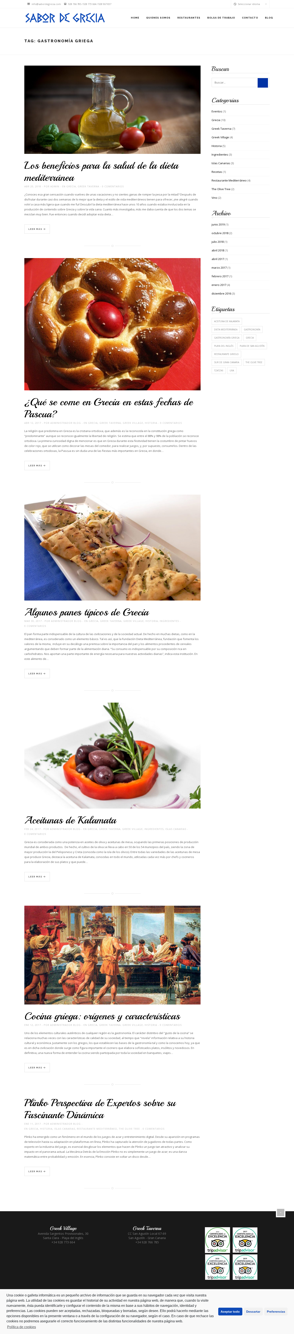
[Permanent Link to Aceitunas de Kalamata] (112, 760)
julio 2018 (218, 242)
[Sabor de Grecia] (64, 18)
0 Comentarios (113, 186)
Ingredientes (169, 621)
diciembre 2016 (221, 293)
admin (54, 186)
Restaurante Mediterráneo (97, 1128)
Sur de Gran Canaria (226, 362)
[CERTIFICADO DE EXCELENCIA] (231, 1253)
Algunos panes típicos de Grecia (86, 612)
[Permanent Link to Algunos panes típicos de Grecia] (112, 552)
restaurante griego (226, 354)
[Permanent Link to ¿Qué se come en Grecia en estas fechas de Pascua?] (112, 329)
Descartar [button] (253, 1311)
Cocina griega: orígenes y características (102, 1015)
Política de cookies (21, 1327)
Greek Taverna (88, 186)
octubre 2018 (220, 233)
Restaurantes (188, 17)
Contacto (250, 17)
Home (135, 17)
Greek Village (133, 422)
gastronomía (252, 329)
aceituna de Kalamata (227, 321)
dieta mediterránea (225, 329)
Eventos (217, 111)
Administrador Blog (65, 422)
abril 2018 (218, 250)
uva (232, 370)
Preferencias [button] (276, 1311)
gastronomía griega (226, 337)
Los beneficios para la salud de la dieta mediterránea (101, 171)
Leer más (35, 229)
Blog (269, 17)
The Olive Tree (129, 1128)
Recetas (217, 172)
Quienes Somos (158, 17)
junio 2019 (218, 224)
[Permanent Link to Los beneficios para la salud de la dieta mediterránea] (112, 115)
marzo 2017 (219, 268)
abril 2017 (218, 259)
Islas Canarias (175, 829)
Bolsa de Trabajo (221, 17)
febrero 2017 (220, 276)
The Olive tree (254, 362)
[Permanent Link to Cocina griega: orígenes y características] (112, 960)
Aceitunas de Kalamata (70, 820)
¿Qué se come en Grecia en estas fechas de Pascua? (108, 407)
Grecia (71, 186)
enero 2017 (219, 285)
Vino (214, 198)
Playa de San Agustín (252, 345)
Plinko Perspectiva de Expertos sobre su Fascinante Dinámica (99, 1108)
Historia (151, 422)
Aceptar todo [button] (230, 1311)
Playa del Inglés (223, 345)
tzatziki (218, 370)
